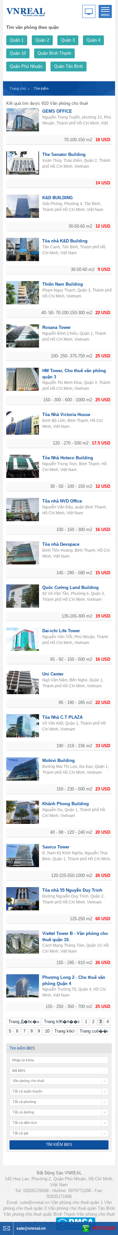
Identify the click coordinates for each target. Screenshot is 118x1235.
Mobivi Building (58, 760)
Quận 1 (17, 40)
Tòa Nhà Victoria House (66, 414)
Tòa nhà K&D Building (65, 240)
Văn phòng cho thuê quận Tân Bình (81, 1208)
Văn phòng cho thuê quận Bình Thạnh (39, 1214)
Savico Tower (55, 847)
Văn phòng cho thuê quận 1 (77, 1202)
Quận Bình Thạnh (54, 53)
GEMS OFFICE (57, 111)
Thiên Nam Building (62, 284)
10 (47, 1031)
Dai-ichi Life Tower (61, 630)
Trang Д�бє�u (24, 1021)
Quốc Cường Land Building (70, 587)
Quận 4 (93, 40)
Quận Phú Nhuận (26, 66)
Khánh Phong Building (65, 803)
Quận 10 (18, 53)
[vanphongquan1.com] (26, 11)
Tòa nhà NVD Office (62, 501)
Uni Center (53, 674)
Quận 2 (42, 40)
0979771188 (103, 1228)
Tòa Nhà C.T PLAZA (62, 717)
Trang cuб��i (94, 1031)
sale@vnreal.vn (34, 1202)
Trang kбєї (64, 1031)
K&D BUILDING (57, 197)
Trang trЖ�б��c (62, 1021)
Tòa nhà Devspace (60, 544)
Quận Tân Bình (68, 66)
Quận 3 (68, 40)
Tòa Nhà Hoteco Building (67, 457)
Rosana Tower (56, 327)
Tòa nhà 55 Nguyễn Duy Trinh (72, 890)
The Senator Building (64, 154)
